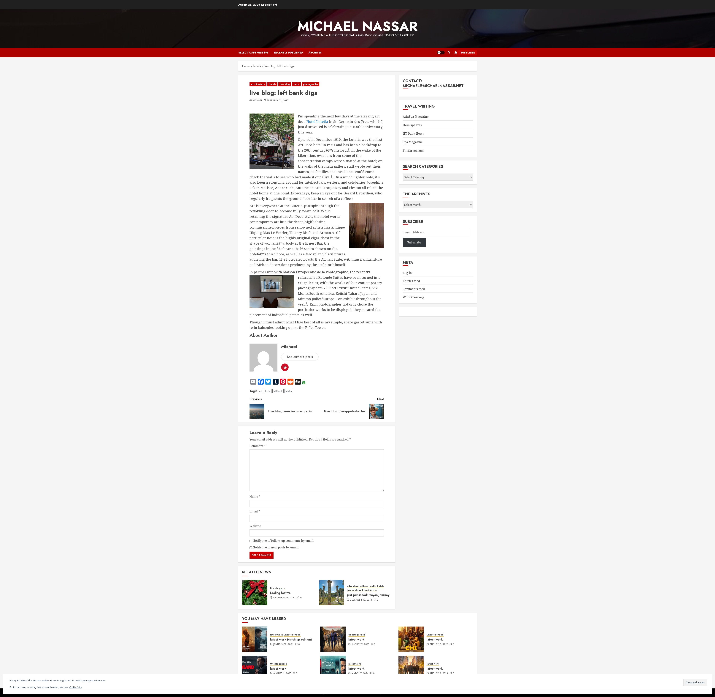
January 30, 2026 (283, 644)
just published (355, 590)
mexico (368, 590)
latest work (276, 634)
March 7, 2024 (360, 673)
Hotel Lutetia (317, 121)
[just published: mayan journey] (331, 592)
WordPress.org (413, 297)
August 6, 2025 (439, 644)
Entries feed (411, 281)
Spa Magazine (413, 142)
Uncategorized (292, 634)
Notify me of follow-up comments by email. (283, 541)
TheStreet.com (413, 151)
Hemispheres (412, 125)
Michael (257, 100)
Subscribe (467, 52)
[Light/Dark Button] (441, 52)
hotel (267, 391)
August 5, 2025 (282, 673)
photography (310, 84)
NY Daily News (413, 133)
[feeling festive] (254, 592)
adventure (353, 586)
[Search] (449, 52)
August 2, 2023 (439, 673)
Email (255, 511)
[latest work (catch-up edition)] (254, 639)
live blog (285, 84)
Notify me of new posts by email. (276, 547)
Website (255, 526)
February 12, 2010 (277, 100)
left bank (278, 391)
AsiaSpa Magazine (416, 116)
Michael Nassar (357, 26)
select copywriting (253, 52)
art (260, 391)
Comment (258, 446)
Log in (407, 273)
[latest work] (333, 639)
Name (255, 497)
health (372, 586)
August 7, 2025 (360, 644)
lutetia (289, 391)
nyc (283, 588)
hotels (272, 84)
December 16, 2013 (284, 597)
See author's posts (300, 356)
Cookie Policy (75, 687)
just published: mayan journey (368, 595)
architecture (258, 84)
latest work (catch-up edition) (291, 639)
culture (364, 586)
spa (375, 590)
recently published (288, 52)
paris (296, 84)
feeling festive (280, 593)
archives (315, 52)
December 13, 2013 (361, 600)
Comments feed (414, 289)
